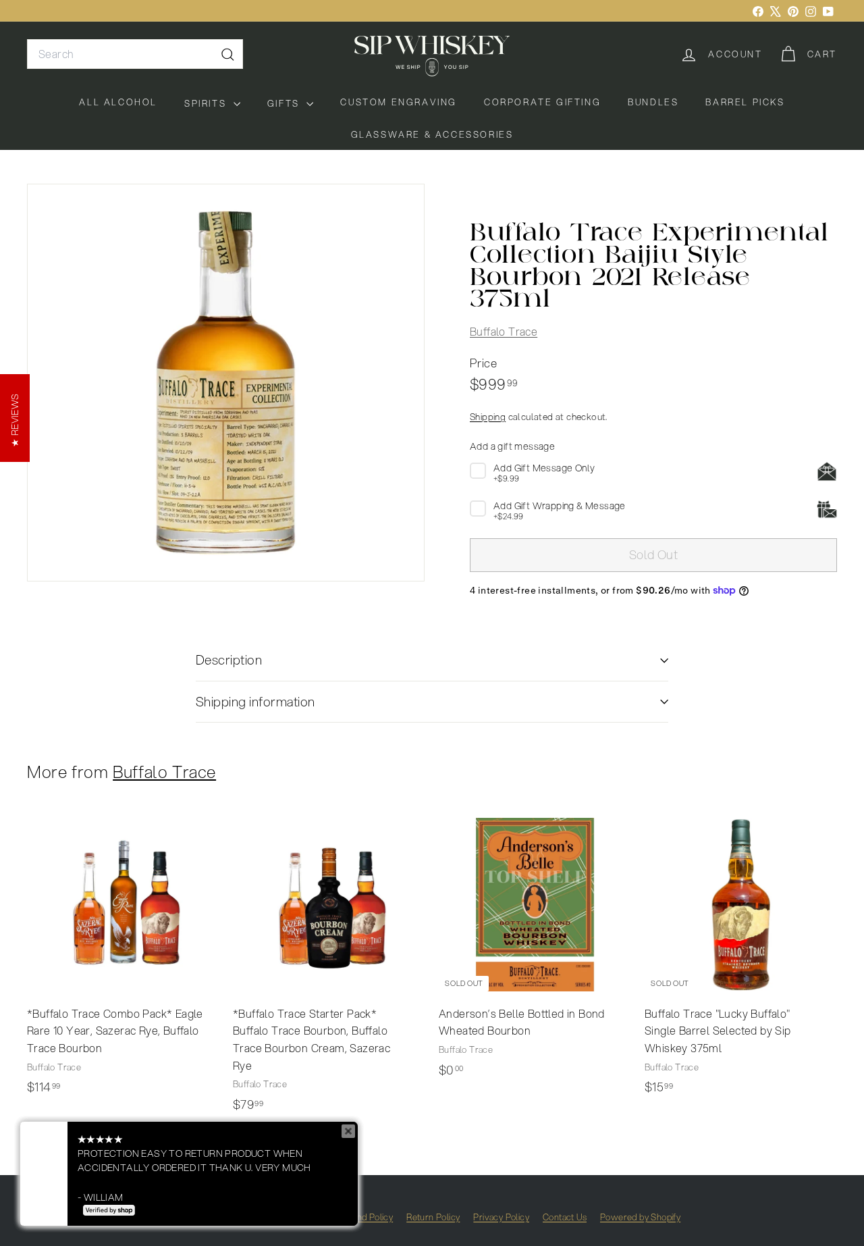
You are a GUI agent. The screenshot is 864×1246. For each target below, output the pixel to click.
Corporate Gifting (542, 102)
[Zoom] (226, 382)
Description (229, 659)
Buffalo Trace (503, 331)
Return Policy (433, 1217)
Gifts (285, 103)
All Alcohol (118, 102)
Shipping (488, 416)
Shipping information (255, 701)
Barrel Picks (744, 102)
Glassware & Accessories (432, 134)
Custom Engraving (398, 102)
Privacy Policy (501, 1217)
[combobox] (135, 54)
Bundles (653, 102)
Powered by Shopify (640, 1217)
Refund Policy (365, 1217)
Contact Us (565, 1217)
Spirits (207, 103)
